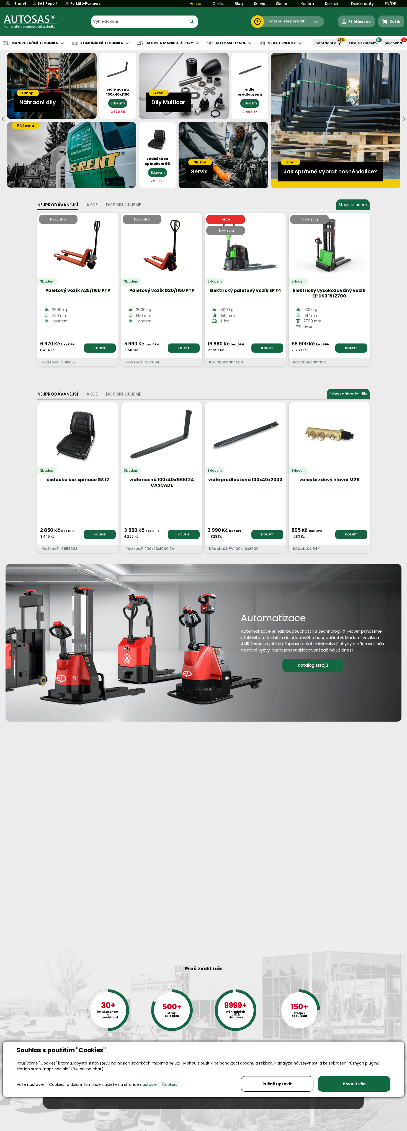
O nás (218, 3)
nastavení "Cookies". (159, 1084)
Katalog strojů (313, 665)
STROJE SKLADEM (363, 43)
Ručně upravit (277, 1084)
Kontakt (332, 3)
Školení (283, 3)
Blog (239, 3)
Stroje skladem (353, 204)
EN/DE (390, 3)
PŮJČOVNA (393, 43)
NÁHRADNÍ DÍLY (328, 43)
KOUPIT (100, 348)
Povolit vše (354, 1084)
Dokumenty (362, 3)
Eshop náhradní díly (348, 394)
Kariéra (307, 3)
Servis (259, 3)
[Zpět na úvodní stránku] (34, 21)
